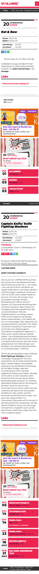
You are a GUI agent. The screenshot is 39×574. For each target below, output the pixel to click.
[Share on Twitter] (5, 52)
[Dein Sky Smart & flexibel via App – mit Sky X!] (19, 123)
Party (5, 10)
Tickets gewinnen (13, 163)
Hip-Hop (19, 10)
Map (5, 253)
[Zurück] (2, 10)
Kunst (12, 569)
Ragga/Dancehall (31, 10)
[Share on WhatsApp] (8, 52)
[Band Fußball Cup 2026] (19, 152)
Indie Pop (29, 567)
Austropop (19, 567)
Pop (12, 567)
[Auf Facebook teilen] (2, 52)
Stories (22, 111)
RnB (13, 10)
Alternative (21, 569)
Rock (29, 569)
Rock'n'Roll (34, 203)
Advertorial (32, 111)
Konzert (6, 203)
